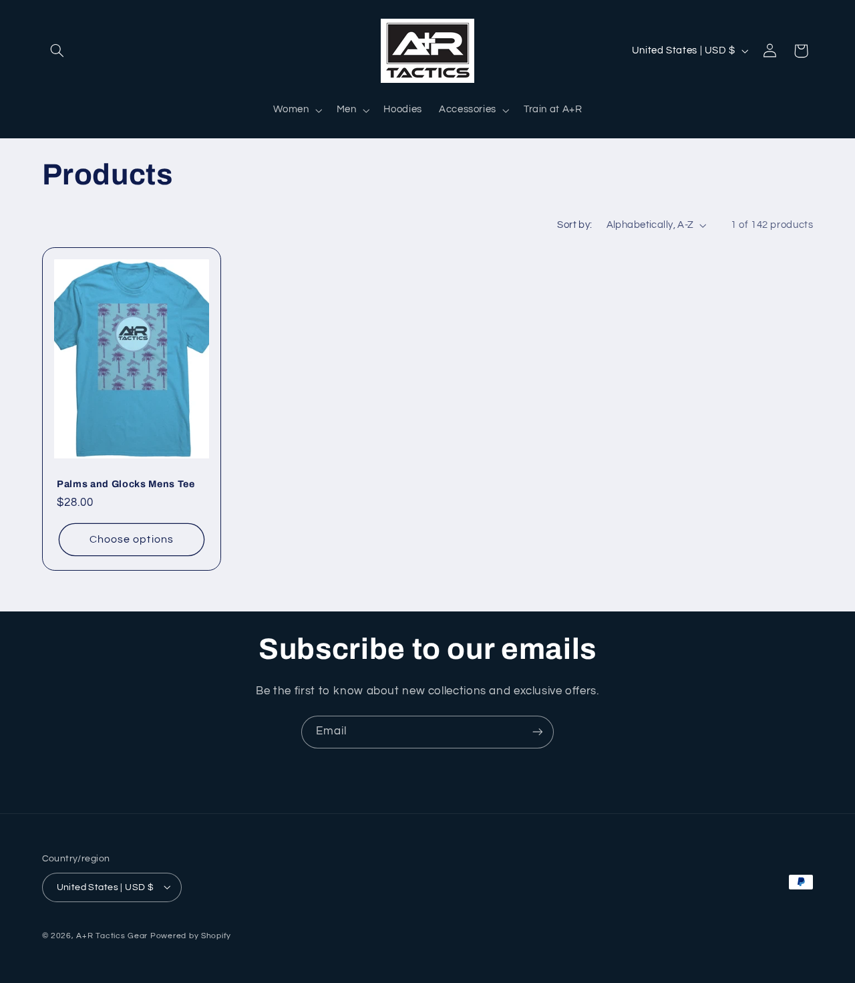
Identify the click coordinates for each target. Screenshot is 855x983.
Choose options (132, 540)
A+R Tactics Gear (112, 935)
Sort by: (574, 225)
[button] (57, 50)
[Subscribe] (537, 732)
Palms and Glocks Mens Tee (126, 483)
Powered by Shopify (190, 935)
